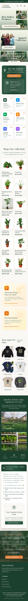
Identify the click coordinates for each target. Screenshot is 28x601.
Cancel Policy (5, 581)
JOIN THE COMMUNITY (12, 557)
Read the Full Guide (13, 522)
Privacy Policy (5, 584)
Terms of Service (6, 586)
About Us (4, 579)
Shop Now (14, 61)
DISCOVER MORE (20, 341)
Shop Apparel (8, 47)
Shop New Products (11, 26)
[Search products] (17, 6)
